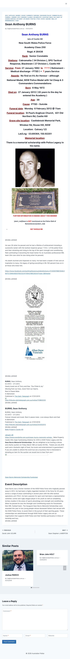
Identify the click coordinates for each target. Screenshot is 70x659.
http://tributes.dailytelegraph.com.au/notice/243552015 (25, 425)
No (55, 17)
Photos (33, 19)
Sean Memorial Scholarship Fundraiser (21, 477)
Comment (7, 611)
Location (45, 17)
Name (6, 636)
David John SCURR (9, 531)
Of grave (27, 19)
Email (28, 636)
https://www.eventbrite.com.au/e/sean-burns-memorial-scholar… (29, 437)
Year (17, 20)
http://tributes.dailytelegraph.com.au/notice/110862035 (25, 400)
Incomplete (37, 17)
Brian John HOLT (47, 554)
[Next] (64, 568)
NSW (58, 17)
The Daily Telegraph (22, 396)
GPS (19, 17)
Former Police (57, 15)
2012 (6, 15)
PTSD (38, 19)
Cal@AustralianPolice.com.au (15, 28)
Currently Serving (32, 15)
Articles (12, 15)
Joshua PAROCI (12, 575)
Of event (20, 19)
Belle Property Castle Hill (14, 429)
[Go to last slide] (5, 568)
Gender (14, 17)
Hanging (24, 17)
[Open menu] (66, 3)
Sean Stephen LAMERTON (58, 531)
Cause (23, 15)
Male (51, 17)
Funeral (8, 17)
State (43, 19)
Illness (30, 17)
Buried (18, 15)
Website (51, 636)
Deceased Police (45, 15)
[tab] (31, 587)
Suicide (48, 19)
